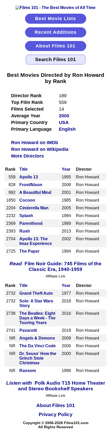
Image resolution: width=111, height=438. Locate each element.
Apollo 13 (28, 177)
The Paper (29, 251)
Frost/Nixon (30, 185)
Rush (24, 231)
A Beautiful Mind (35, 192)
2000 (64, 115)
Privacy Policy (56, 414)
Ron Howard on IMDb (34, 142)
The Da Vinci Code (37, 346)
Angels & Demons (37, 338)
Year (66, 169)
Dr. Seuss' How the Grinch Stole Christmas (37, 358)
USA (64, 122)
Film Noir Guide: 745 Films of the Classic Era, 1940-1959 (55, 266)
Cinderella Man (34, 208)
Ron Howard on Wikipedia (39, 149)
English (67, 129)
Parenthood (31, 223)
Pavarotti (28, 330)
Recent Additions (56, 32)
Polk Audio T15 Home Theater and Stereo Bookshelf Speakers (55, 385)
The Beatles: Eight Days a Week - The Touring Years (37, 318)
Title (23, 169)
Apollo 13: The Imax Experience (35, 241)
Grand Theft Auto (36, 293)
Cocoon (27, 200)
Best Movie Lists (55, 18)
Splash (26, 215)
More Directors (27, 156)
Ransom (27, 370)
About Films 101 (55, 45)
